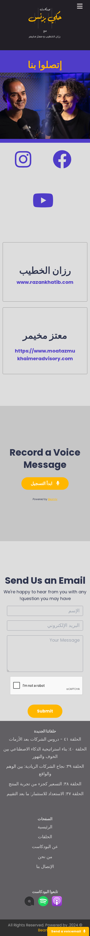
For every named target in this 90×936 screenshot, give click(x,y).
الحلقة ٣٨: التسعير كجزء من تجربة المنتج (45, 784)
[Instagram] (23, 166)
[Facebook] (62, 166)
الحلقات (45, 837)
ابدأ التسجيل (42, 483)
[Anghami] (29, 905)
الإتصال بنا (45, 866)
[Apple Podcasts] (57, 905)
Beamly (52, 499)
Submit (45, 711)
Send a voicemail (66, 931)
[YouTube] (43, 207)
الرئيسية (45, 827)
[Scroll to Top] (80, 917)
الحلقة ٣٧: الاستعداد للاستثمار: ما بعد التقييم (45, 794)
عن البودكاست (45, 846)
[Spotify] (43, 905)
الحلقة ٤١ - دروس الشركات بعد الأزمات (45, 739)
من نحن (45, 857)
